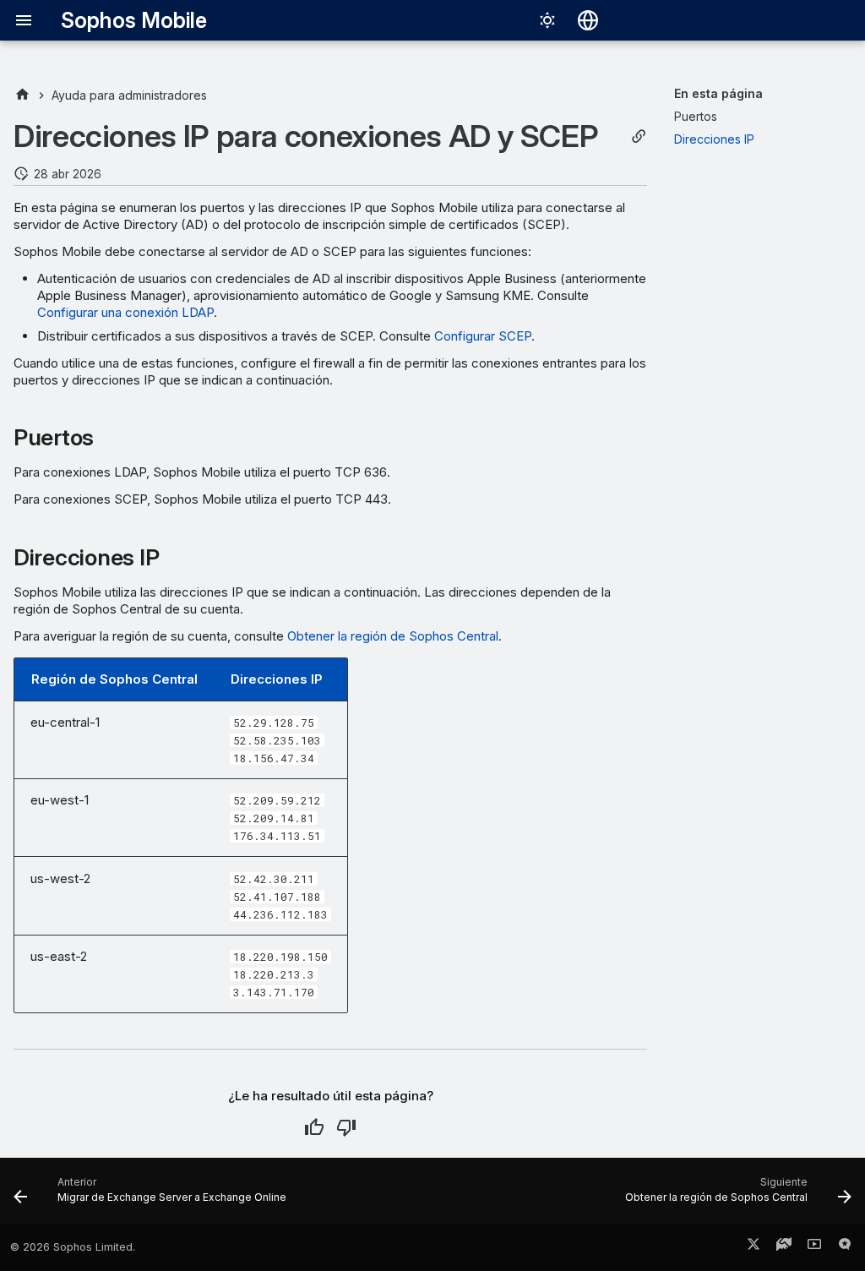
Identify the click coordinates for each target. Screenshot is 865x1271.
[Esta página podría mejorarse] (346, 1127)
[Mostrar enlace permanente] (638, 136)
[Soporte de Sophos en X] (753, 1247)
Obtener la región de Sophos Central (392, 636)
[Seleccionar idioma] (588, 20)
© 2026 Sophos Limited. (72, 1247)
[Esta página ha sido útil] (314, 1127)
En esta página (718, 93)
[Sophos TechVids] (814, 1247)
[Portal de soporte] (783, 1247)
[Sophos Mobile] (22, 95)
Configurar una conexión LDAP (125, 312)
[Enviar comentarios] (844, 1247)
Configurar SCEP (482, 336)
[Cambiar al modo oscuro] (547, 20)
